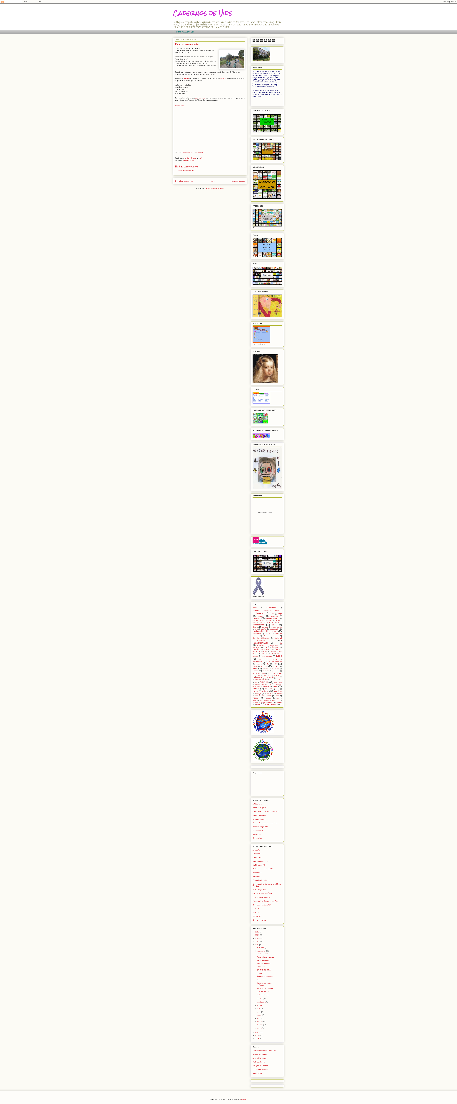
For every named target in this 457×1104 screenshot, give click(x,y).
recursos (264, 682)
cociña (263, 629)
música (275, 666)
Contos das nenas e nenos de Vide (266, 811)
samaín (256, 689)
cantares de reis (258, 620)
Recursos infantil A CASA (262, 905)
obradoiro (265, 668)
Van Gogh (278, 691)
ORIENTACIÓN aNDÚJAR (262, 893)
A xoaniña (256, 850)
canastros (274, 616)
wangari (275, 700)
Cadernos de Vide (202, 13)
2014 (257, 935)
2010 (257, 1032)
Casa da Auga (273, 622)
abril (259, 1018)
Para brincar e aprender (262, 897)
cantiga (268, 620)
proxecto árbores (261, 680)
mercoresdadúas (275, 662)
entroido (279, 643)
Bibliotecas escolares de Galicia (264, 1051)
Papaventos (179, 106)
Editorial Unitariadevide (261, 880)
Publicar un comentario (186, 171)
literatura (262, 659)
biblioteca (258, 613)
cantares (256, 618)
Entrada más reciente (184, 181)
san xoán (268, 689)
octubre (260, 999)
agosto (260, 1005)
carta (254, 622)
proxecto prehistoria (276, 680)
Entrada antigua (238, 181)
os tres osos (275, 668)
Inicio (212, 181)
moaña (255, 666)
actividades (268, 610)
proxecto (279, 678)
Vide (256, 696)
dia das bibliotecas (261, 638)
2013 (257, 938)
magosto (275, 659)
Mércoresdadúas (263, 960)
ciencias (265, 627)
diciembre (261, 948)
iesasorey (199, 152)
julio (259, 1009)
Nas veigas (257, 834)
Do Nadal (256, 876)
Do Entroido (257, 873)
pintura (266, 675)
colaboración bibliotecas (264, 631)
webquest (255, 702)
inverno (264, 653)
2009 (257, 1035)
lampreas (275, 653)
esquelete (260, 645)
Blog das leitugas (259, 819)
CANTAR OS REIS (264, 970)
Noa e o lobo (261, 967)
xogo (193, 160)
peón (258, 675)
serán (277, 689)
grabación (273, 651)
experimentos (273, 645)
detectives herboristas (270, 636)
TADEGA (256, 909)
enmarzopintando (260, 643)
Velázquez (270, 693)
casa (261, 622)
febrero (260, 1025)
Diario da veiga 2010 (260, 808)
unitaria (265, 691)
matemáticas (257, 662)
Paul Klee (271, 673)
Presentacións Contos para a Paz (265, 901)
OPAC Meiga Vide (259, 890)
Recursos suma (277, 682)
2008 (257, 1039)
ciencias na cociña (276, 627)
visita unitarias (264, 700)
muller (264, 666)
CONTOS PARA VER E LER (185, 32)
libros (279, 655)
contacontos (257, 634)
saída (275, 686)
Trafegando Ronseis (260, 1069)
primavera (270, 678)
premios (276, 675)
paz (280, 673)
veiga (258, 693)
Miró (275, 664)
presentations (187, 152)
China (274, 625)
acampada (257, 610)
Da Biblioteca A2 (259, 865)
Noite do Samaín (263, 995)
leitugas (255, 656)
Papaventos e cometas (265, 957)
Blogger (243, 1099)
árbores (277, 610)
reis (269, 684)
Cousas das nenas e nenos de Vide (266, 823)
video (277, 696)
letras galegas (266, 656)
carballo (277, 620)
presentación (257, 678)
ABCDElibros (257, 804)
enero (259, 1028)
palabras (266, 671)
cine (256, 629)
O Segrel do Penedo (260, 1066)
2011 (257, 945)
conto (267, 633)
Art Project (256, 854)
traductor (223, 78)
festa (265, 647)
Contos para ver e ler (260, 861)
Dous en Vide (258, 1073)
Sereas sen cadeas (260, 1054)
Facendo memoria (264, 963)
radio (256, 682)
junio (259, 1012)
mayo (259, 1015)
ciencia (255, 627)
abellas (255, 608)
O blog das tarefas (259, 815)
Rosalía (266, 686)
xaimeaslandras (267, 702)
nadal (255, 668)
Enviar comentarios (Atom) (215, 188)
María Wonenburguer (265, 988)
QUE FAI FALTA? (263, 991)
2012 (257, 942)
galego (265, 651)
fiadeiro (275, 647)
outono (255, 671)
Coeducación (257, 857)
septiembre (261, 1002)
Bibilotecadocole (259, 1062)
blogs (280, 614)
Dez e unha (261, 980)
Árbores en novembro (265, 976)
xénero (279, 702)
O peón (259, 973)
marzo (259, 1022)
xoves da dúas (270, 704)
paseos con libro (259, 673)
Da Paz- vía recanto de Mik (263, 869)
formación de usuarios (261, 649)
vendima (279, 693)
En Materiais (257, 838)
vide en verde (266, 696)
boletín (260, 616)
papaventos (187, 160)
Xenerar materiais (259, 920)
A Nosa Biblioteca (259, 1058)
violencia (268, 698)
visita (254, 700)
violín (277, 698)
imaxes (186, 78)
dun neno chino (200, 98)
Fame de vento (262, 954)
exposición (256, 647)
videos (255, 698)
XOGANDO (257, 916)
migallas (259, 664)
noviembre (261, 951)
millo (267, 664)
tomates (255, 691)
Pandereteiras (258, 830)
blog (273, 614)
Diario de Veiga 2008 (260, 827)
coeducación (274, 629)
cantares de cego (272, 618)
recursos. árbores (260, 684)
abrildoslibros (271, 608)
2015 (257, 932)
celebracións (258, 625)
